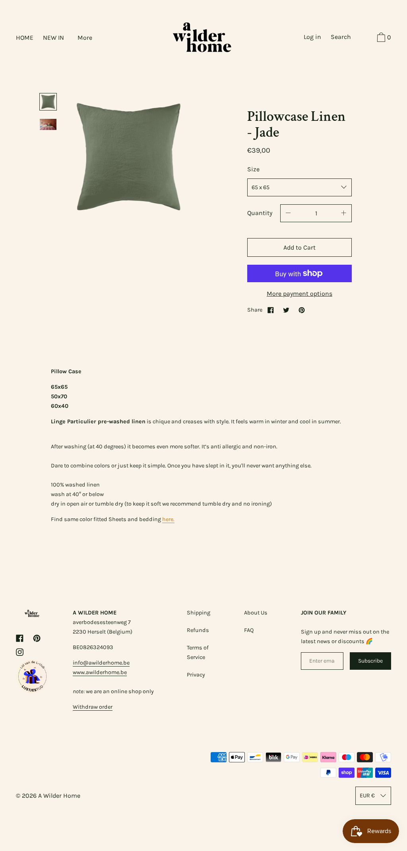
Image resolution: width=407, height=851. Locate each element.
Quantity (259, 213)
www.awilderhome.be (100, 672)
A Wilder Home (59, 795)
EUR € (367, 795)
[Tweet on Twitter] (286, 310)
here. (168, 519)
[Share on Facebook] (271, 310)
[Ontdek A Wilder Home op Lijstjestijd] (32, 691)
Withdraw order (92, 707)
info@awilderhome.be (101, 662)
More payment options (299, 293)
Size (253, 169)
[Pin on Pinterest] (302, 310)
